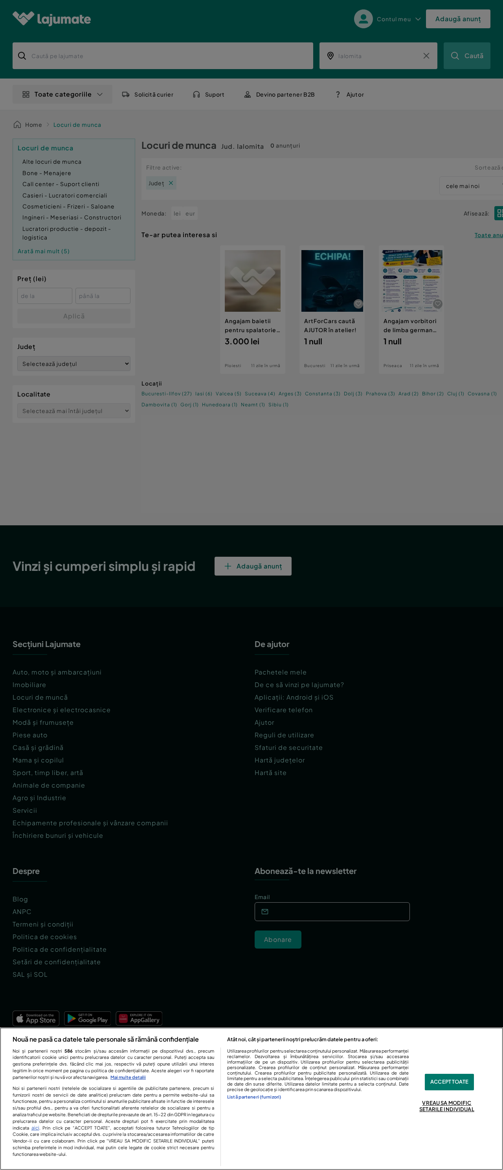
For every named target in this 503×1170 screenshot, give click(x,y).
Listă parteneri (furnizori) (254, 1096)
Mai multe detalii (128, 1077)
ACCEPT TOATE (449, 1082)
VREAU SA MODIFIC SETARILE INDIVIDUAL (446, 1106)
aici (35, 1127)
